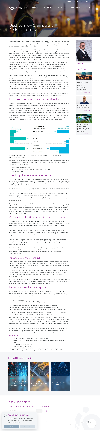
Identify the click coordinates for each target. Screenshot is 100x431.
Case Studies (75, 8)
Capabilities (48, 8)
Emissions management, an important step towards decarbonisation (18, 383)
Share (68, 1)
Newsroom (62, 8)
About (88, 8)
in (90, 63)
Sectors (35, 8)
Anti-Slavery (53, 421)
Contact (87, 1)
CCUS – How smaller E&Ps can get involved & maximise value (39, 383)
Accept (11, 426)
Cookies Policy (63, 421)
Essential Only (27, 426)
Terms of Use (73, 421)
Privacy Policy (43, 421)
